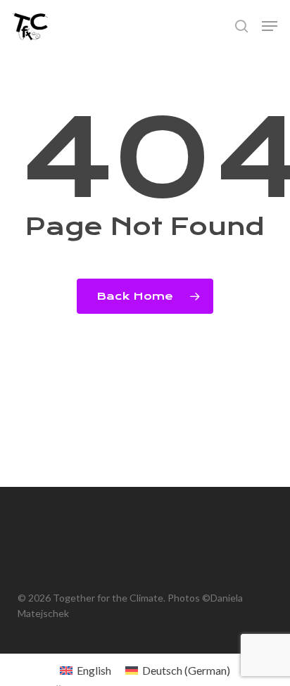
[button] (269, 26)
